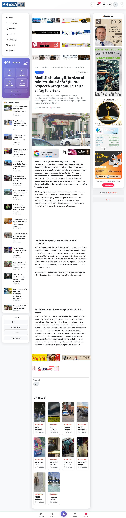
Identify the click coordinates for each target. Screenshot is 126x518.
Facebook (17, 322)
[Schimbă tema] (115, 4)
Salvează (83, 72)
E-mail (17, 333)
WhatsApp (16, 327)
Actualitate (13, 23)
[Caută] (92, 4)
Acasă (11, 18)
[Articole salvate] (104, 4)
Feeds (108, 200)
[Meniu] (122, 4)
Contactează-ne (108, 185)
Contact (12, 45)
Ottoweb (114, 193)
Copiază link (17, 338)
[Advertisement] (61, 223)
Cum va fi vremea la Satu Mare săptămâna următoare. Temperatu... (20, 293)
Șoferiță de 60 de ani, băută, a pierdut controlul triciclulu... (20, 152)
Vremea (12, 51)
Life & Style (13, 40)
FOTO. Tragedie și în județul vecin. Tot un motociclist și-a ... (20, 265)
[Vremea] (109, 4)
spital (36, 384)
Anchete (12, 29)
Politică (12, 34)
